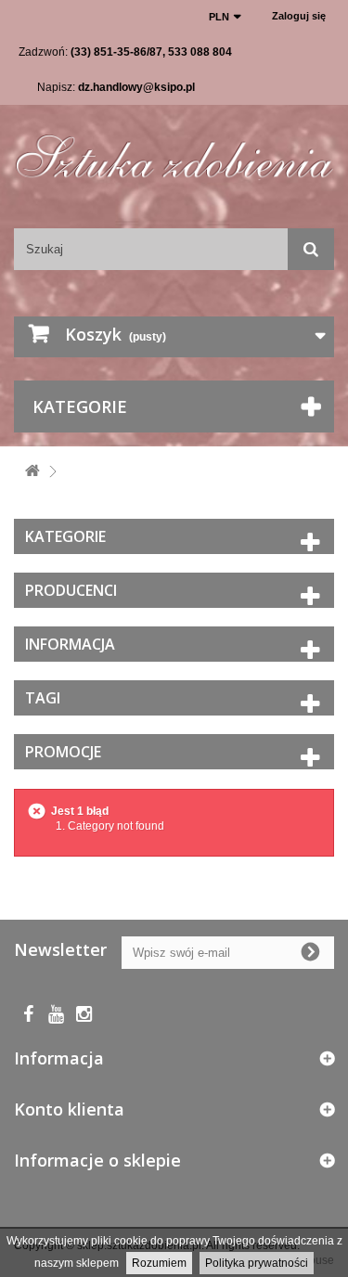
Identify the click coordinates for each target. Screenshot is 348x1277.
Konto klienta (69, 1109)
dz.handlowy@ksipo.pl (136, 87)
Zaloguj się (299, 15)
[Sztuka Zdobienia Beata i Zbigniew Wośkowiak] (174, 150)
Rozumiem (159, 1263)
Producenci (71, 590)
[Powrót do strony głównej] (32, 472)
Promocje (63, 752)
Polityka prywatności (256, 1263)
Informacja (70, 644)
